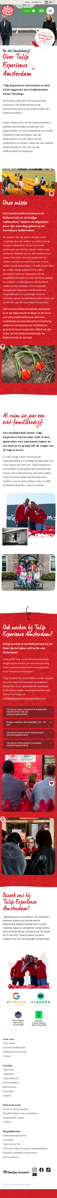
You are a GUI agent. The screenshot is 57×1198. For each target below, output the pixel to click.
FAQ (27, 2)
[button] (50, 2)
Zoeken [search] (35, 2)
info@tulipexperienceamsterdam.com (24, 698)
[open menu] (50, 11)
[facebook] (41, 1170)
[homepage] (7, 10)
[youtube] (34, 1174)
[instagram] (34, 1170)
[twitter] (48, 1170)
